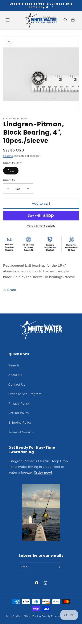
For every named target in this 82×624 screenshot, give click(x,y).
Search (13, 365)
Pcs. (11, 170)
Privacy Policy (19, 403)
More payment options (41, 225)
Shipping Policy (20, 422)
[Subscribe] (58, 567)
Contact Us (16, 384)
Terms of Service (21, 432)
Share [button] (11, 290)
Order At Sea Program (24, 394)
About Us (15, 375)
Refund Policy (18, 413)
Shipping (8, 156)
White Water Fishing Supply (33, 616)
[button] (7, 20)
